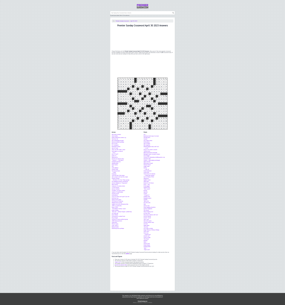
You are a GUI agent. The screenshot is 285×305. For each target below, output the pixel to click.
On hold (146, 224)
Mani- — (146, 242)
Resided (145, 240)
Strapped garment (116, 161)
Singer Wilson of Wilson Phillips (151, 230)
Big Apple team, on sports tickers (152, 154)
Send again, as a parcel (117, 151)
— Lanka (114, 172)
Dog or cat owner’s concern (150, 149)
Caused (145, 139)
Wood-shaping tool (148, 211)
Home (134, 302)
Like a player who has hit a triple (120, 177)
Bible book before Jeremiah (150, 152)
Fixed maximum (147, 171)
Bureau (145, 190)
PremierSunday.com (142, 301)
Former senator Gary (149, 222)
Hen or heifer (147, 143)
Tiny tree (146, 227)
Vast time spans (148, 221)
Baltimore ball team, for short (151, 136)
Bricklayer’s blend (116, 146)
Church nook (147, 243)
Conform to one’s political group (120, 219)
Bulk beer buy (115, 198)
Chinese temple (115, 178)
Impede (145, 199)
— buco (113, 152)
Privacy (145, 302)
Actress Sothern (116, 189)
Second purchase (116, 171)
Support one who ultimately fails (120, 204)
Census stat (146, 205)
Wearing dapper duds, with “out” (151, 146)
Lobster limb (115, 169)
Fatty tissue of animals (149, 174)
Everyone (114, 174)
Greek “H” (114, 155)
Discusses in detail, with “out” (151, 214)
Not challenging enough (118, 140)
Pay (112, 166)
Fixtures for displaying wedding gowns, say (154, 157)
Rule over (146, 233)
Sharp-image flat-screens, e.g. (119, 137)
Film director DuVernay (117, 201)
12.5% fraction (115, 187)
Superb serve (147, 187)
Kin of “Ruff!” (115, 154)
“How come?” (147, 189)
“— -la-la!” (146, 148)
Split (145, 204)
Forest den (146, 172)
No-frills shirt (147, 202)
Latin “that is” (115, 225)
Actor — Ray (147, 184)
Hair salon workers (116, 134)
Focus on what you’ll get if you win (120, 196)
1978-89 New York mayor (118, 175)
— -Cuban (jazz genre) (149, 175)
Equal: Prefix (115, 207)
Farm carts (146, 231)
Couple (145, 193)
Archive (150, 302)
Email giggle (147, 186)
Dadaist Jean (147, 196)
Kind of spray (115, 224)
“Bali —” (145, 248)
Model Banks (147, 245)
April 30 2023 (133, 21)
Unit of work (115, 148)
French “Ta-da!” (147, 218)
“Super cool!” (147, 249)
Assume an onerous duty (118, 158)
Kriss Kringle (115, 218)
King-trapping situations (150, 207)
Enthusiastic (115, 195)
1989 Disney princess (117, 221)
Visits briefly (115, 136)
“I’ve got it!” (147, 195)
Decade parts (147, 137)
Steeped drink (147, 246)
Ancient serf (147, 236)
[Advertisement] (142, 38)
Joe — (145, 134)
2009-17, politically (116, 205)
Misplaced (146, 178)
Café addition (115, 168)
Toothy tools (147, 151)
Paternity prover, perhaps (118, 228)
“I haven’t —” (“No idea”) (118, 160)
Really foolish (115, 227)
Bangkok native (147, 198)
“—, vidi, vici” (146, 169)
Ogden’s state (147, 180)
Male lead (146, 181)
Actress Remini (147, 216)
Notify (145, 168)
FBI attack (146, 210)
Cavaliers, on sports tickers (118, 190)
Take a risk (146, 201)
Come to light (147, 237)
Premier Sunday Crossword (122, 21)
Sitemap (140, 302)
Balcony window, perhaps (118, 142)
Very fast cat (115, 139)
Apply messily (147, 161)
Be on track (114, 143)
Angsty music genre (116, 199)
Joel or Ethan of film (149, 177)
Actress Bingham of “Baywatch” (120, 183)
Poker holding (115, 210)
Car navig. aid (115, 213)
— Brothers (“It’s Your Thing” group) (120, 180)
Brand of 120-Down (149, 183)
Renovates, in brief (148, 163)
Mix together (147, 145)
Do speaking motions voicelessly (120, 181)
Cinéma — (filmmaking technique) (152, 160)
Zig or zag (146, 219)
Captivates (114, 222)
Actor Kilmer (115, 214)
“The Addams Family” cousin (119, 208)
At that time (147, 213)
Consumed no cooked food (118, 216)
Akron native (115, 184)
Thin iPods (146, 239)
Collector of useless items (118, 186)
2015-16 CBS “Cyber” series (118, 149)
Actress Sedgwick (148, 208)
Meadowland (115, 163)
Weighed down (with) (117, 202)
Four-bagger (147, 155)
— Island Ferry (147, 234)
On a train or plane (148, 228)
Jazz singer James (148, 140)
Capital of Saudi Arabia (117, 192)
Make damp (146, 225)
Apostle (146, 192)
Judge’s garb (146, 166)
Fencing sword (115, 193)
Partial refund (147, 164)
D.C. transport (115, 145)
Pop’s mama (115, 164)
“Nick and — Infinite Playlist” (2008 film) (122, 211)
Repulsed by (115, 157)
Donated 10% (147, 158)
